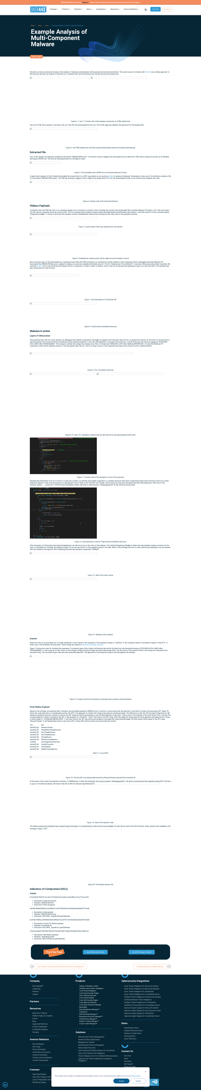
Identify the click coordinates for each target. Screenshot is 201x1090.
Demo (124, 1023)
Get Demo (127, 1061)
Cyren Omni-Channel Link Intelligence (91, 1053)
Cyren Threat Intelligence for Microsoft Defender (141, 989)
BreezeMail (83, 1007)
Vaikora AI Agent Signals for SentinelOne (139, 1013)
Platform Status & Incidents (42, 1016)
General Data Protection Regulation (91, 1045)
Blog (39, 25)
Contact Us (127, 1051)
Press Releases (38, 1044)
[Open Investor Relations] (138, 9)
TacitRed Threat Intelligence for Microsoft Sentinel (142, 997)
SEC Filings (36, 1047)
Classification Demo (131, 1028)
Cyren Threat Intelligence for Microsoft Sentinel (141, 986)
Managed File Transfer (86, 1042)
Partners (35, 992)
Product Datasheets (39, 1027)
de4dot (39, 266)
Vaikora (85, 2)
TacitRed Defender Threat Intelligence (138, 1000)
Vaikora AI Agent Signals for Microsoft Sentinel (141, 1008)
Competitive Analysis (40, 1029)
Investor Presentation (40, 1060)
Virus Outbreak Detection (87, 995)
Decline (138, 1081)
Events (34, 1019)
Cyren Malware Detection (87, 1002)
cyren (46, 25)
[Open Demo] (92, 9)
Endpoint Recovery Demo (133, 1031)
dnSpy (111, 176)
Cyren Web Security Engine (88, 1000)
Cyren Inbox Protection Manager (90, 1005)
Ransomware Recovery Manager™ (91, 1016)
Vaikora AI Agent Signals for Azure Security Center (142, 1011)
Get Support (128, 1064)
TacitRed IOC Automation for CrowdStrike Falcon (142, 1005)
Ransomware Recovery (86, 1048)
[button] (146, 10)
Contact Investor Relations (42, 1058)
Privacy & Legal (129, 1067)
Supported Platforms (40, 1024)
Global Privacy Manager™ (88, 1019)
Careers (35, 994)
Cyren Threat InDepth (86, 998)
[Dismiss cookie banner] (145, 1072)
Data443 (146, 1087)
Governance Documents (41, 1052)
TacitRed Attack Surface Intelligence (91, 988)
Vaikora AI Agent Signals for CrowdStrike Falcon (141, 1016)
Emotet (148, 72)
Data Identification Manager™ (89, 1009)
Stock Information (39, 1049)
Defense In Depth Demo (132, 1033)
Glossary (35, 1032)
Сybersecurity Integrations (135, 981)
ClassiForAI (83, 1012)
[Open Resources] (120, 9)
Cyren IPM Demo (130, 1039)
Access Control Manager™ (88, 1023)
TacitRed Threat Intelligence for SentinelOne (140, 1002)
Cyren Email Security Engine (89, 993)
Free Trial (127, 1056)
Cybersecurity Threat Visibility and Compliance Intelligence (95, 1060)
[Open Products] (70, 9)
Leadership (36, 989)
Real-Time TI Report (39, 1013)
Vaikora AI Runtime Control (88, 986)
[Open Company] (58, 9)
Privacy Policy (136, 1076)
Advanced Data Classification (89, 1040)
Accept (121, 1081)
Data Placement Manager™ (88, 1014)
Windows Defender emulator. (93, 645)
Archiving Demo (129, 1036)
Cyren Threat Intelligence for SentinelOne (139, 992)
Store (126, 1059)
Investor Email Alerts (39, 1055)
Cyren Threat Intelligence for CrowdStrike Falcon (142, 994)
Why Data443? (37, 986)
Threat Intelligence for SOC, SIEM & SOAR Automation (98, 1056)
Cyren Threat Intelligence (87, 991)
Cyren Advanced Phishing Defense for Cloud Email (96, 1050)
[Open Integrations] (106, 9)
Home (33, 25)
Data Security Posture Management (91, 1037)
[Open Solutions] (82, 9)
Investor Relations (39, 1039)
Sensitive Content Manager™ (89, 1021)
